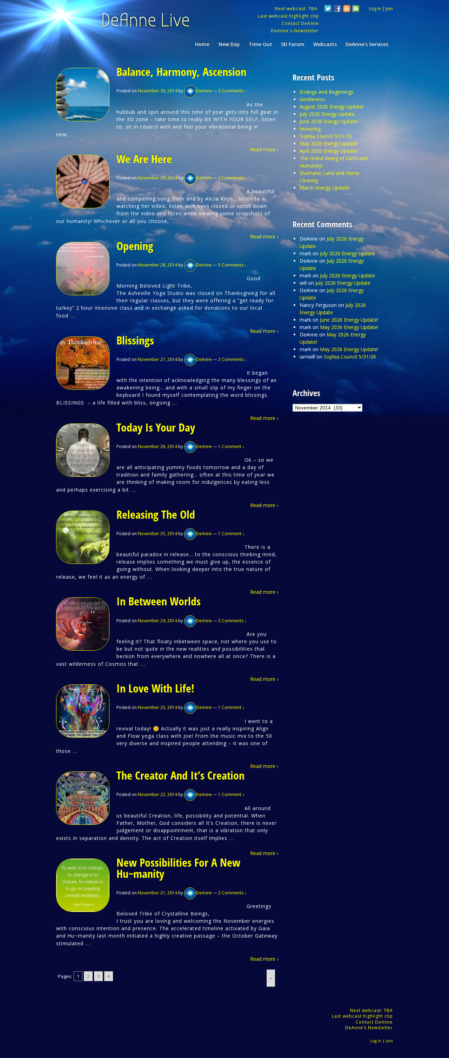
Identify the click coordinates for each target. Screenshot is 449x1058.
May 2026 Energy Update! (329, 143)
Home (202, 44)
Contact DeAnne (300, 23)
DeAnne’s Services (367, 44)
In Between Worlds (158, 601)
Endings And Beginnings (327, 91)
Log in (375, 9)
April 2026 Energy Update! (329, 150)
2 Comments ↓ (232, 178)
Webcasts (325, 44)
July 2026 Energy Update (327, 114)
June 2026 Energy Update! (329, 121)
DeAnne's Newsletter (295, 31)
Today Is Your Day (155, 427)
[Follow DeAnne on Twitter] (328, 9)
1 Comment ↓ (231, 446)
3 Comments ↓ (232, 91)
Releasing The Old (155, 514)
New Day (229, 44)
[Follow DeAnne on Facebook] (337, 9)
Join (389, 9)
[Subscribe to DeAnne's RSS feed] (347, 9)
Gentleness (312, 99)
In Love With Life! (155, 688)
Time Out (260, 44)
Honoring (310, 128)
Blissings (135, 340)
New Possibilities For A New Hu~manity (178, 868)
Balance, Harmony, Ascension (181, 71)
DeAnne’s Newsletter (369, 1028)
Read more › (264, 149)
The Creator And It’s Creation (180, 775)
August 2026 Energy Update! (332, 106)
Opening (134, 245)
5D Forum (292, 44)
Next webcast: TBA (297, 9)
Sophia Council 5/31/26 (326, 136)
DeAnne (204, 91)
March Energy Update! (325, 187)
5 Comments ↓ (232, 265)
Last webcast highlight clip (288, 16)
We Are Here (144, 158)
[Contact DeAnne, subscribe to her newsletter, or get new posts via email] (355, 9)
